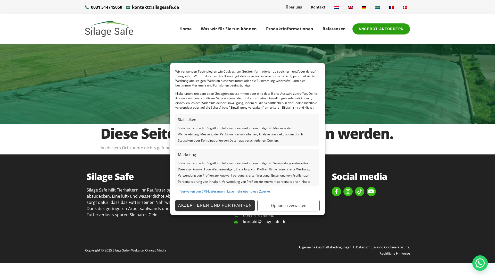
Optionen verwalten (288, 205)
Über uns (294, 7)
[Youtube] (371, 191)
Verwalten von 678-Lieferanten (202, 191)
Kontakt (318, 7)
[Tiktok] (359, 191)
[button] (480, 263)
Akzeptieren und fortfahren (215, 205)
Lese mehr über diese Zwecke (248, 191)
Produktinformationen (289, 29)
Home (185, 29)
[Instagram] (348, 191)
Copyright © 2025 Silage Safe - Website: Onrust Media (125, 250)
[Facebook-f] (336, 191)
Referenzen (334, 29)
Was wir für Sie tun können (229, 29)
